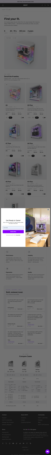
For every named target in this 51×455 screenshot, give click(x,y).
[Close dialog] (48, 209)
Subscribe (13, 231)
